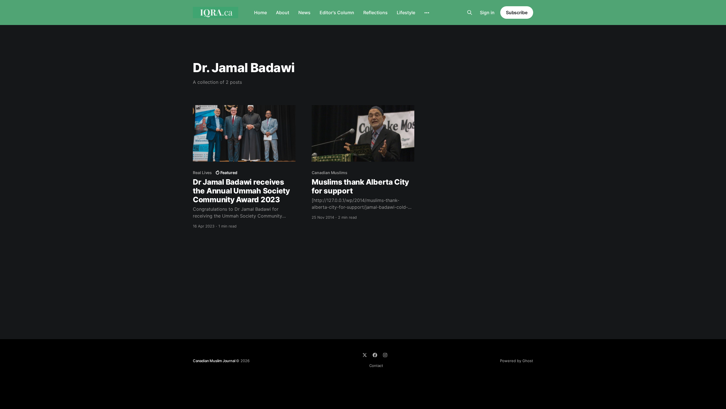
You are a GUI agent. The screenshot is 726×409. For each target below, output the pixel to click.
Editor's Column (337, 12)
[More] (427, 13)
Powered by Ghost (516, 360)
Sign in (487, 12)
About (282, 12)
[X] (364, 355)
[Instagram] (385, 355)
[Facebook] (375, 355)
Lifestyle (406, 12)
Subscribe (516, 12)
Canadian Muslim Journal (214, 360)
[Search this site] (469, 12)
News (304, 12)
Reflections (375, 12)
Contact (376, 365)
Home (260, 12)
